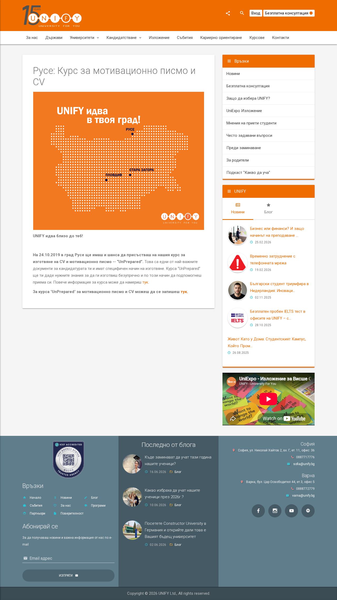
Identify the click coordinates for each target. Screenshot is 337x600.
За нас (32, 37)
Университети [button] (82, 37)
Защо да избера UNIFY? (248, 98)
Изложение (159, 37)
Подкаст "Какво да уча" (248, 172)
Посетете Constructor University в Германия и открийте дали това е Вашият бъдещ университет (175, 530)
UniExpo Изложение (244, 110)
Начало (35, 498)
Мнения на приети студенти (251, 123)
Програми (98, 505)
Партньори (37, 513)
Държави (53, 37)
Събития (185, 37)
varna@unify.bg (303, 495)
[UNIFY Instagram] (274, 510)
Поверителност (71, 513)
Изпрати (66, 575)
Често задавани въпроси (249, 135)
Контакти (280, 37)
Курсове (257, 37)
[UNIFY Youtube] (291, 510)
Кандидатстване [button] (121, 37)
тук (145, 282)
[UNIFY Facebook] (258, 510)
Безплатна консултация (287, 13)
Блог (94, 498)
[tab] (237, 208)
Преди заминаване (243, 147)
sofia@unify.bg (304, 464)
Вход (255, 13)
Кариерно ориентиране (221, 37)
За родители (237, 160)
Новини (233, 73)
